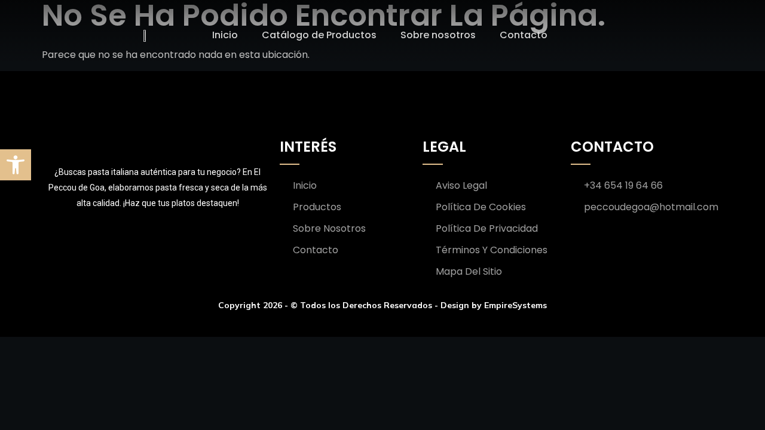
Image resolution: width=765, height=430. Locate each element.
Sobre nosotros (438, 35)
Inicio (225, 35)
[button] (15, 164)
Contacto (523, 35)
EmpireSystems (515, 305)
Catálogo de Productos (319, 35)
